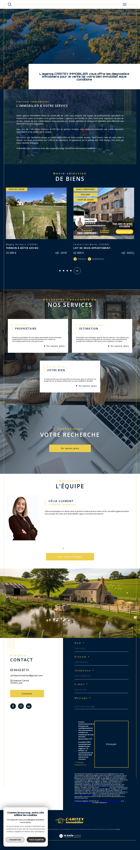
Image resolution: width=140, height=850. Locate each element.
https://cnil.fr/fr (104, 788)
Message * (83, 699)
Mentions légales (85, 830)
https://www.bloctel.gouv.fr (83, 796)
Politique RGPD (109, 830)
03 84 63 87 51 (19, 671)
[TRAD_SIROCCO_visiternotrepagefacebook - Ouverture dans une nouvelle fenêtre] (13, 707)
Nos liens (100, 830)
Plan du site (75, 830)
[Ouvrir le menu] (124, 4)
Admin (94, 830)
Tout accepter (36, 839)
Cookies (117, 830)
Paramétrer (15, 839)
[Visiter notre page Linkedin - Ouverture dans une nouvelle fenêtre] (29, 707)
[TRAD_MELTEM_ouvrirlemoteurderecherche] (10, 4)
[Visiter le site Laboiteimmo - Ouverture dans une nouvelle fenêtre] (70, 839)
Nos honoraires (65, 830)
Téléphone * (84, 671)
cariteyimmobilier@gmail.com (26, 676)
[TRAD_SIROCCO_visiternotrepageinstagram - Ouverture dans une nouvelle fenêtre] (21, 707)
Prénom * (82, 657)
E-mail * (81, 685)
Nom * (80, 644)
